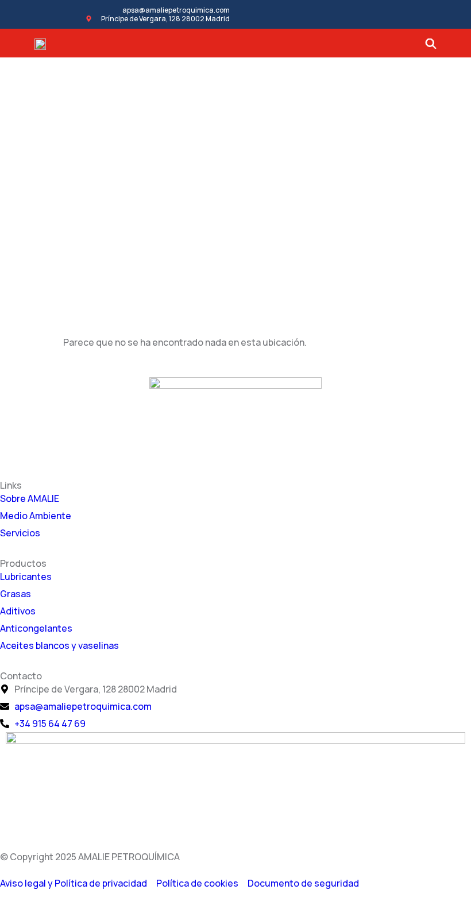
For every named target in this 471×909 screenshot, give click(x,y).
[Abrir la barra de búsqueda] (431, 43)
